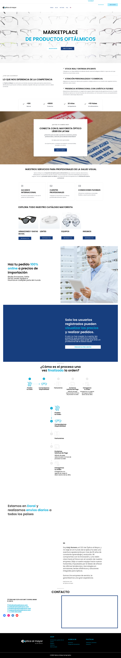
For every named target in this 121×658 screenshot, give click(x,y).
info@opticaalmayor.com (18, 605)
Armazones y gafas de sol (57, 640)
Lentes (52, 641)
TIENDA (51, 7)
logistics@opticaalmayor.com (20, 608)
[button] (60, 149)
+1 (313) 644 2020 (15, 612)
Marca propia (53, 647)
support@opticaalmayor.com (20, 610)
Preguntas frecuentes (74, 644)
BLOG (56, 7)
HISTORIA (62, 7)
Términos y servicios (91, 642)
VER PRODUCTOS (25, 238)
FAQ (67, 7)
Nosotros (70, 642)
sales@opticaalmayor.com (19, 607)
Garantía (88, 644)
